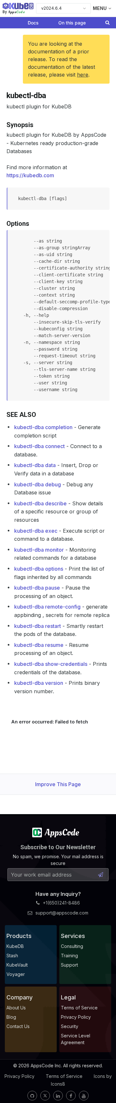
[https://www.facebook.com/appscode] (71, 1095)
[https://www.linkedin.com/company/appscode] (58, 1095)
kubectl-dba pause (37, 587)
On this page (72, 22)
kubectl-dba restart (37, 626)
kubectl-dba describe (40, 503)
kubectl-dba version (38, 683)
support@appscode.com (61, 912)
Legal (68, 997)
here (82, 74)
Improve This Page (58, 784)
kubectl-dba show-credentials (50, 664)
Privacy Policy (19, 1076)
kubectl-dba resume (38, 645)
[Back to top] (102, 1083)
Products (19, 936)
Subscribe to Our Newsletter (58, 847)
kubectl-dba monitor (39, 550)
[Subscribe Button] (100, 874)
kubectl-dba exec (35, 531)
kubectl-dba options (38, 568)
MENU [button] (100, 8)
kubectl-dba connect (39, 446)
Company (19, 997)
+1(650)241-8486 (61, 902)
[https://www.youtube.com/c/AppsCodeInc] (84, 1095)
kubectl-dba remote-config (47, 606)
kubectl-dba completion (43, 427)
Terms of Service (64, 1076)
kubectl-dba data (35, 465)
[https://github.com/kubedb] (32, 1095)
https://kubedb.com (30, 175)
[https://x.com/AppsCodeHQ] (45, 1095)
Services (73, 936)
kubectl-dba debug (37, 484)
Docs (33, 22)
